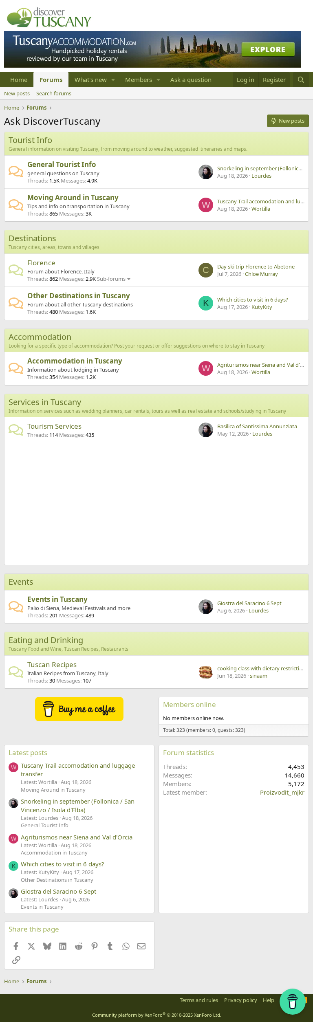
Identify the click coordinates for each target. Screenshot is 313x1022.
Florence (41, 262)
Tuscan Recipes (52, 664)
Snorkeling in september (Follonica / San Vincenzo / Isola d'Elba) (77, 805)
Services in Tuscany (45, 401)
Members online (189, 704)
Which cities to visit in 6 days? (252, 299)
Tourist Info (30, 139)
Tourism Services (54, 426)
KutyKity (261, 307)
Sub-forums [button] (111, 278)
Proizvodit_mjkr (282, 792)
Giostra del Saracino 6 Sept (249, 603)
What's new (91, 79)
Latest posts (28, 752)
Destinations (32, 238)
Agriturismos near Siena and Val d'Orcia (265, 364)
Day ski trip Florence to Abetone (256, 266)
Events (21, 581)
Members (138, 79)
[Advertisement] (156, 504)
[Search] (301, 79)
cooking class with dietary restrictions (262, 668)
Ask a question (191, 79)
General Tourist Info (61, 164)
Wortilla (260, 208)
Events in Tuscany (57, 599)
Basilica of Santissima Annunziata (257, 426)
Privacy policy (240, 1000)
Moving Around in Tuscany (73, 197)
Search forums (53, 93)
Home (18, 79)
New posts (17, 93)
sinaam (258, 675)
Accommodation (40, 336)
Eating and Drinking (46, 639)
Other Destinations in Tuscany (78, 295)
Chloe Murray (261, 274)
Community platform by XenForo (156, 1015)
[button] (113, 79)
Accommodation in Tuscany (74, 361)
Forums (51, 79)
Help (268, 1000)
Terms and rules (199, 1000)
